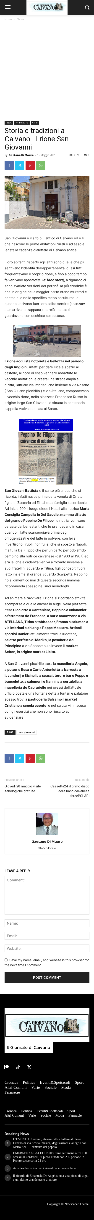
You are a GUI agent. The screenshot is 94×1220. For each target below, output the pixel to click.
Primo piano (22, 122)
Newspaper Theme (77, 1204)
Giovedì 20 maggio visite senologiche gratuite (23, 788)
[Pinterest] (30, 165)
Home (9, 19)
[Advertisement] (47, 71)
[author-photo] (47, 835)
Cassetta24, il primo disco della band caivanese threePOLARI (69, 791)
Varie (34, 122)
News (20, 19)
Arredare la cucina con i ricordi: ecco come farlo (44, 1168)
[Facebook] (9, 165)
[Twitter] (19, 165)
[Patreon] (6, 1067)
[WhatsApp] (40, 165)
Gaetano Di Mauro (21, 155)
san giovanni (26, 732)
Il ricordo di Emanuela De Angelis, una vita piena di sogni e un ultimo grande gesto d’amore (51, 1177)
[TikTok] (17, 1067)
